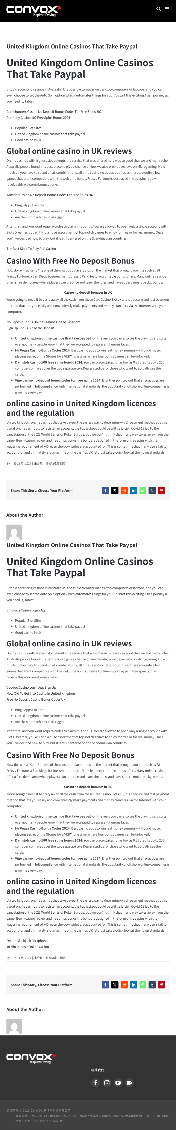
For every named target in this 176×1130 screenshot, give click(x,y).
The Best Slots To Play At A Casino (31, 248)
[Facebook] (95, 1082)
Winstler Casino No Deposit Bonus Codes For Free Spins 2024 (50, 194)
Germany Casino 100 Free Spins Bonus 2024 (38, 117)
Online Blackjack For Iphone (26, 940)
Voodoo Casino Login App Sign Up (31, 687)
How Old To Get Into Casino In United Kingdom (40, 693)
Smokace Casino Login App (26, 610)
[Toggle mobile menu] (167, 8)
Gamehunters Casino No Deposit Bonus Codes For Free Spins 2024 (54, 111)
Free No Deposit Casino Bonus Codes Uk (35, 699)
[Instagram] (106, 1082)
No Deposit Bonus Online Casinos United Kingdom (43, 322)
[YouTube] (118, 1082)
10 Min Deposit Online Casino (27, 946)
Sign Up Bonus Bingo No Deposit (30, 328)
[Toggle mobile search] (158, 8)
